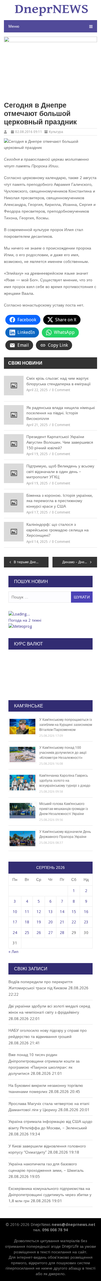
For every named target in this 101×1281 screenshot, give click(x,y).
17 (15, 922)
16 (86, 911)
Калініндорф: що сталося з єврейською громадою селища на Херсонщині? (57, 530)
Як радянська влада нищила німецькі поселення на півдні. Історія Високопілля (60, 413)
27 (50, 932)
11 (27, 911)
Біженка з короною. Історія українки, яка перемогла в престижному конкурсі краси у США (59, 500)
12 (38, 911)
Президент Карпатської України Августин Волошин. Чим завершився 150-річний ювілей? (59, 442)
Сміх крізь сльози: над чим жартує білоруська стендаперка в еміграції (58, 381)
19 (38, 922)
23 (86, 922)
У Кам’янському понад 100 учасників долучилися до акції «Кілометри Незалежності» (62, 753)
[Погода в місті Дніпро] (50, 614)
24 (15, 932)
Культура (56, 132)
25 (27, 932)
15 (74, 911)
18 (27, 922)
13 (50, 911)
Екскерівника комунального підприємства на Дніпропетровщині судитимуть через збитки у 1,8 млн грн (49, 1194)
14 (62, 911)
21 (62, 922)
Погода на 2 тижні (24, 620)
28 (62, 932)
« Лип (13, 951)
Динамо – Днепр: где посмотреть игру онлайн (79, 562)
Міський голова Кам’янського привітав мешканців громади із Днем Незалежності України (63, 809)
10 (15, 911)
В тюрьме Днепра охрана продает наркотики (31, 562)
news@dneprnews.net (73, 1224)
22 (74, 922)
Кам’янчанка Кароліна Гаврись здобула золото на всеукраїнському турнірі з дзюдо (64, 781)
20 (50, 922)
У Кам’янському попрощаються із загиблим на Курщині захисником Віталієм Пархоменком (65, 725)
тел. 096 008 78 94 (50, 1230)
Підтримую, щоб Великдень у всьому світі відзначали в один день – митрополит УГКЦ (60, 471)
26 (38, 932)
